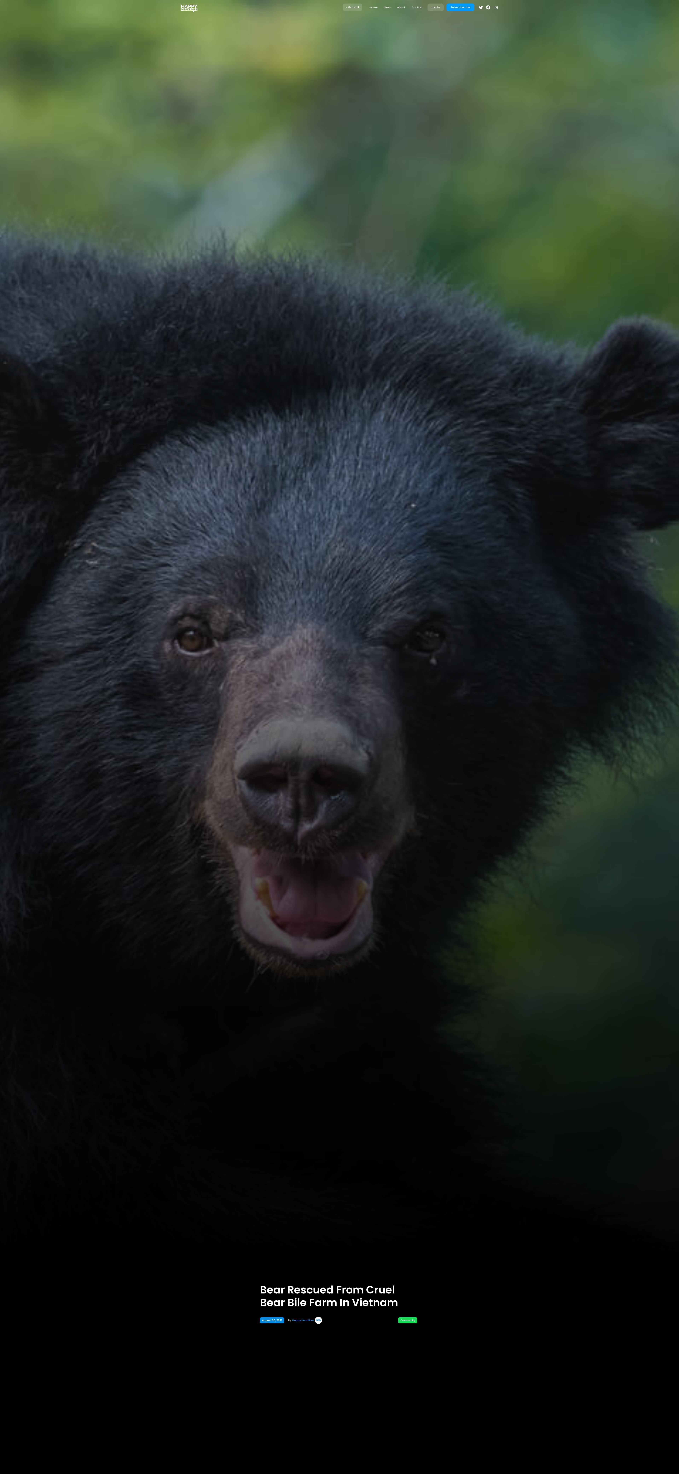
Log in (436, 7)
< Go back (352, 7)
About (401, 7)
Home (374, 7)
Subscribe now (460, 7)
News (387, 7)
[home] (189, 7)
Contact (417, 7)
